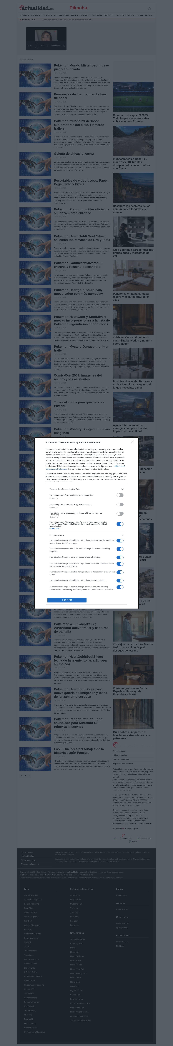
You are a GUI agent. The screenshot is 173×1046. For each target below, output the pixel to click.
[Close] (133, 442)
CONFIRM (67, 600)
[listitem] (86, 489)
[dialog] (86, 523)
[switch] (120, 495)
